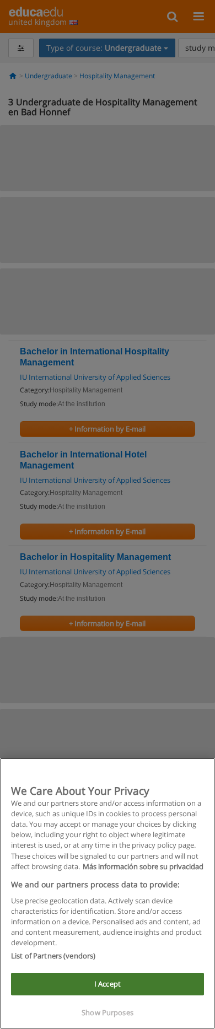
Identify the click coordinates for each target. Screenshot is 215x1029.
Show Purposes (107, 1012)
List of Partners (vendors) (53, 956)
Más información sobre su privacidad (143, 866)
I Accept (107, 984)
